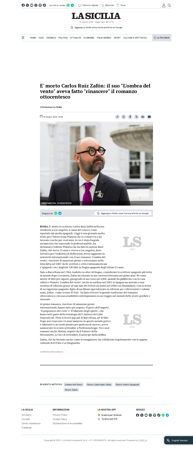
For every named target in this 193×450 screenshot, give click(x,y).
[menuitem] (33, 37)
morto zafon (71, 389)
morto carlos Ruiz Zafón (99, 384)
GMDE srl (143, 440)
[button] (164, 5)
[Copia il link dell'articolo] (117, 116)
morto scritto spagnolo (127, 384)
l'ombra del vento (73, 384)
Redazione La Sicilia (52, 107)
